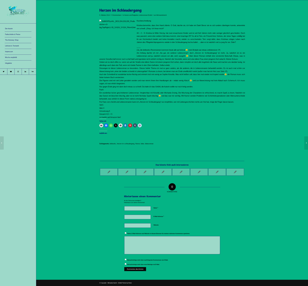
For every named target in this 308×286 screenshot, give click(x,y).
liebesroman (149, 144)
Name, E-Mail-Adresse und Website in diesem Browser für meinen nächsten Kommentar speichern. (158, 233)
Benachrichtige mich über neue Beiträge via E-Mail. (143, 264)
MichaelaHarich (161, 15)
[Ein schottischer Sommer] (145, 172)
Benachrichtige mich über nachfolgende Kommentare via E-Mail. (147, 260)
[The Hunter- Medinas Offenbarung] (199, 172)
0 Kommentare (116, 15)
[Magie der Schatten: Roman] (2, 143)
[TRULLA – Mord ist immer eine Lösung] (163, 172)
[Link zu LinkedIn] (25, 72)
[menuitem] (18, 29)
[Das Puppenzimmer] (217, 172)
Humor (137, 144)
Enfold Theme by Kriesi (125, 283)
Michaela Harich (112, 283)
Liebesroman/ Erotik (145, 15)
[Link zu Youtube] (10, 72)
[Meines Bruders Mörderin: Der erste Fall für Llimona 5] (235, 172)
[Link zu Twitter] (3, 72)
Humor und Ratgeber (131, 15)
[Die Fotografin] (181, 172)
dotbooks (113, 144)
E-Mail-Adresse (159, 216)
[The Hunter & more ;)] (109, 172)
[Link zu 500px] (32, 72)
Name (156, 208)
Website (156, 225)
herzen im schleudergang (125, 144)
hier (118, 117)
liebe (142, 144)
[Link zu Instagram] (18, 72)
